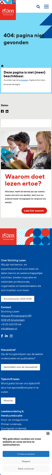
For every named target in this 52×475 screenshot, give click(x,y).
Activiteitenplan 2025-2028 (18, 298)
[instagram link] (11, 336)
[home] (8, 10)
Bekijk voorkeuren (26, 468)
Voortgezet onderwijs (14, 428)
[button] (48, 433)
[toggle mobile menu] (46, 7)
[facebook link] (2, 336)
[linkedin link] (6, 336)
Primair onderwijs (11, 424)
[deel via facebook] (2, 111)
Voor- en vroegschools (14, 420)
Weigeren (26, 461)
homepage (23, 80)
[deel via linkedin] (7, 111)
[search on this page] (38, 7)
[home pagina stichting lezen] (2, 65)
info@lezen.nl (9, 328)
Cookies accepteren (26, 454)
